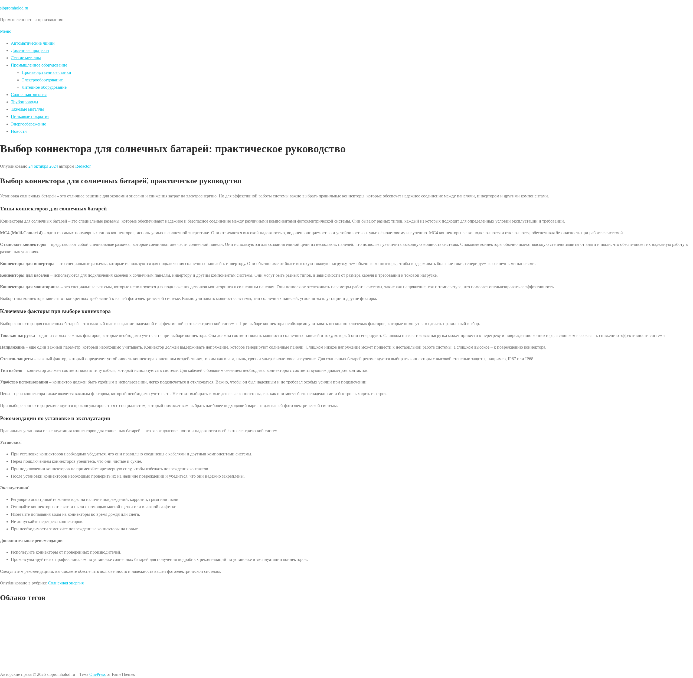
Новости (19, 131)
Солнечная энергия (29, 94)
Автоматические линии (33, 43)
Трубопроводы (24, 102)
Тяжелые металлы (27, 109)
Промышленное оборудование (39, 65)
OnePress (97, 674)
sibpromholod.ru (14, 8)
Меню (5, 31)
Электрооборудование (42, 80)
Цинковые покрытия (30, 116)
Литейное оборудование (44, 87)
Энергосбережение (28, 124)
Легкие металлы (26, 57)
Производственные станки (46, 72)
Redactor (83, 166)
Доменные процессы (30, 50)
